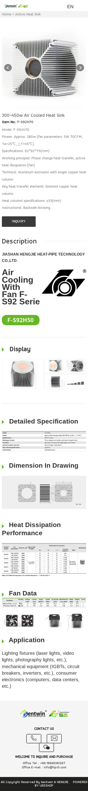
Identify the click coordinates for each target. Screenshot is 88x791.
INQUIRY (19, 221)
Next (80, 67)
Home (6, 14)
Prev (8, 67)
